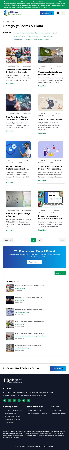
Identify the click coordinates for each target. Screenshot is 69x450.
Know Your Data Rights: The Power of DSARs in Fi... (18, 118)
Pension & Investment (34, 36)
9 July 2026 (27, 66)
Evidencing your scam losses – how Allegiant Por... (50, 217)
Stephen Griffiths (13, 66)
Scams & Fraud (20, 288)
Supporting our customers (50, 119)
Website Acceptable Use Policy (37, 413)
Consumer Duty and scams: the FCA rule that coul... (18, 70)
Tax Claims (28, 39)
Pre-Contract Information (13, 410)
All (14, 33)
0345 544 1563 (58, 13)
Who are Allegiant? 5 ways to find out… (18, 215)
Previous (8, 240)
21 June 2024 (26, 210)
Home (5, 22)
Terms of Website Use (34, 410)
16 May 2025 (27, 113)
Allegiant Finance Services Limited (30, 446)
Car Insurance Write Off (49, 33)
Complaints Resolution (12, 419)
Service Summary (11, 413)
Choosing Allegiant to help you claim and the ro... (50, 73)
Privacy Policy (57, 410)
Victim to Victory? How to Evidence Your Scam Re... (50, 167)
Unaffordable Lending (41, 39)
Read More (9, 83)
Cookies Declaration (59, 413)
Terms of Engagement (12, 416)
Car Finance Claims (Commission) (28, 33)
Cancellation (9, 422)
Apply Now (46, 13)
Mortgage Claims (19, 36)
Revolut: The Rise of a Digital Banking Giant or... (17, 167)
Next (62, 240)
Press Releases (48, 36)
